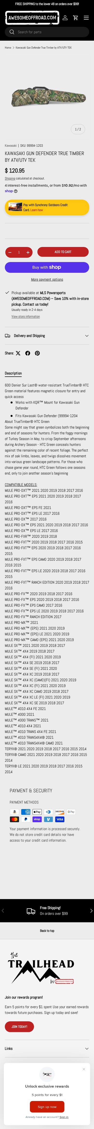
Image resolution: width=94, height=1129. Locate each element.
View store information (26, 316)
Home (8, 47)
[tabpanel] (47, 578)
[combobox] (47, 32)
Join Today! (19, 1026)
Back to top (47, 930)
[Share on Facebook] (28, 353)
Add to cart (63, 252)
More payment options (47, 279)
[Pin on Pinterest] (37, 353)
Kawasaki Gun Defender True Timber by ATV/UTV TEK (44, 47)
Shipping (10, 178)
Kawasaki (11, 145)
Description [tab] (13, 373)
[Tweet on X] (18, 353)
